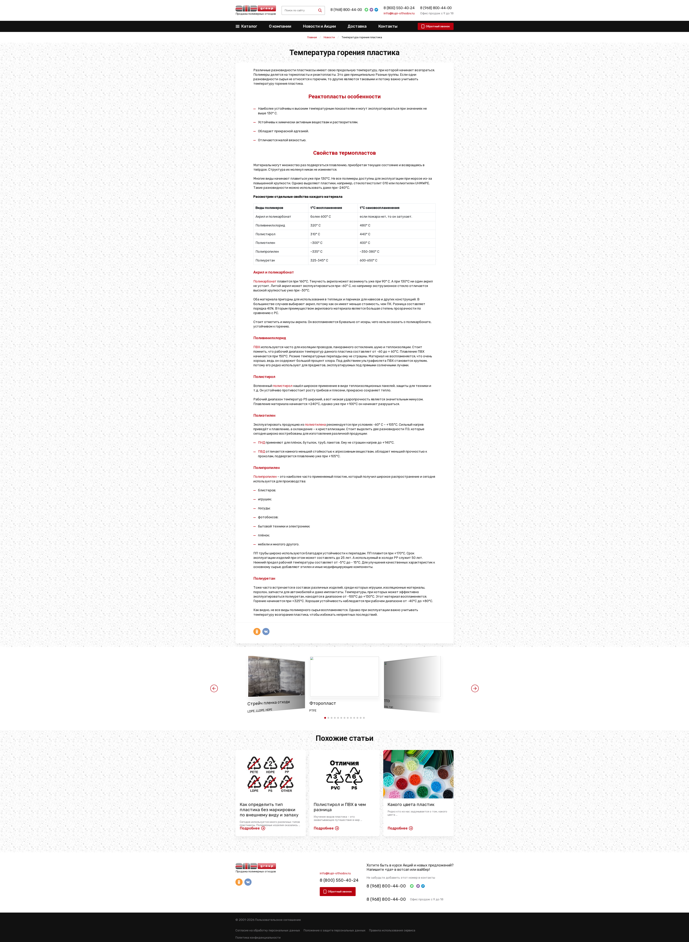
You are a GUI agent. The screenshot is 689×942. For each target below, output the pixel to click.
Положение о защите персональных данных (334, 930)
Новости (329, 37)
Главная (312, 37)
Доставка (357, 26)
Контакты (387, 26)
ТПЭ (387, 701)
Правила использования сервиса (392, 930)
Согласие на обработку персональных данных (267, 930)
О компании (280, 26)
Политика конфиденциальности (258, 937)
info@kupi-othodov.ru (399, 13)
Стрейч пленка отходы (268, 703)
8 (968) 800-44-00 (346, 10)
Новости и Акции (319, 26)
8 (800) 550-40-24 (399, 8)
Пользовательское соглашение (278, 920)
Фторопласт (322, 703)
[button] (214, 688)
